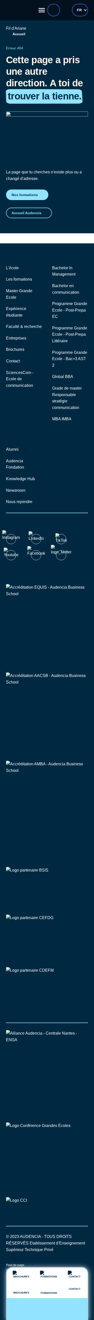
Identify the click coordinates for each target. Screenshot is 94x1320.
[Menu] (42, 10)
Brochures (15, 349)
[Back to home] (20, 10)
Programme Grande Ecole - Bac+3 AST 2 (69, 358)
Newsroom (15, 490)
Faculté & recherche (24, 326)
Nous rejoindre (19, 502)
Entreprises (16, 338)
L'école (12, 268)
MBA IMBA (61, 419)
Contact (13, 361)
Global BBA (62, 376)
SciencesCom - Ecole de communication (19, 379)
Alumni (12, 449)
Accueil (19, 34)
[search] (53, 10)
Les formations (19, 279)
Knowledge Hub (20, 479)
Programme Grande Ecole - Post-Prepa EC (69, 310)
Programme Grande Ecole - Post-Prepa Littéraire (69, 334)
